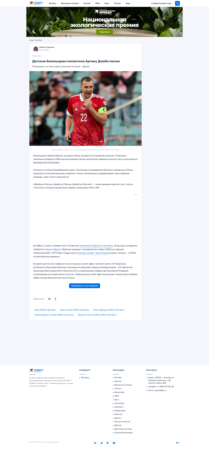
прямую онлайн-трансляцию (93, 253)
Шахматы (119, 407)
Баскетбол (119, 392)
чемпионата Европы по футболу (96, 245)
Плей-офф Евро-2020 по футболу (108, 310)
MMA (97, 3)
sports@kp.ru (160, 390)
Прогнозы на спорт (123, 429)
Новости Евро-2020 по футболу (74, 310)
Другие (118, 425)
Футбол (52, 3)
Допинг (118, 418)
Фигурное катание (70, 3)
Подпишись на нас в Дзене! (84, 286)
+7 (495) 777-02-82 (165, 386)
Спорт (31, 40)
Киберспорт (120, 410)
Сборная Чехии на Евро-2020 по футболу (97, 315)
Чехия (48, 249)
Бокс (107, 3)
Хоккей (87, 3)
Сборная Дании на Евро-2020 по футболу (54, 315)
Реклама (85, 377)
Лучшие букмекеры (124, 432)
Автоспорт (119, 403)
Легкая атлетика (122, 421)
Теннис (117, 3)
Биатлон (118, 414)
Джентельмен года (162, 3)
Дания (57, 249)
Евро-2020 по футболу (45, 310)
